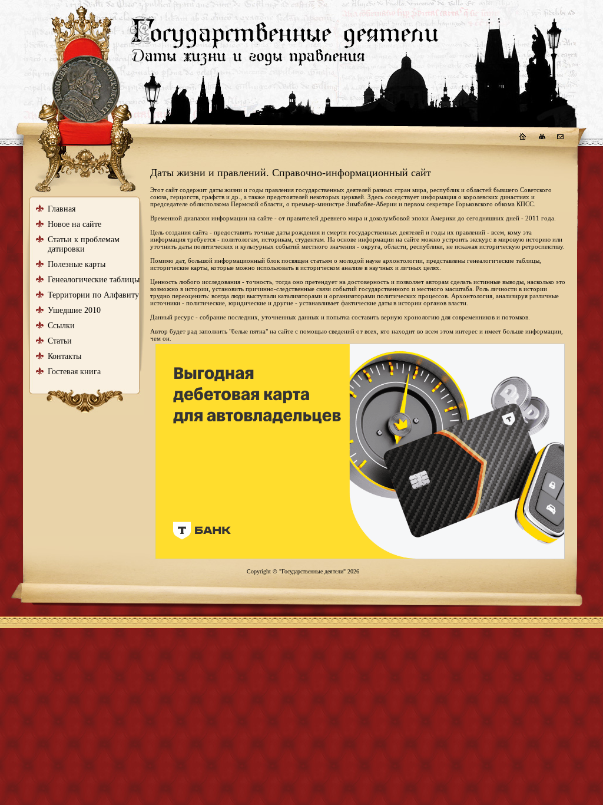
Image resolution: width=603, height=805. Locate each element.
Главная (61, 208)
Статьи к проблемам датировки (84, 244)
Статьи (60, 340)
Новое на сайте (74, 224)
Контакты (64, 356)
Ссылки (61, 325)
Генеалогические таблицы (94, 279)
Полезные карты (76, 264)
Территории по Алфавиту (93, 295)
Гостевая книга (74, 371)
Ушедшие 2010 (74, 310)
